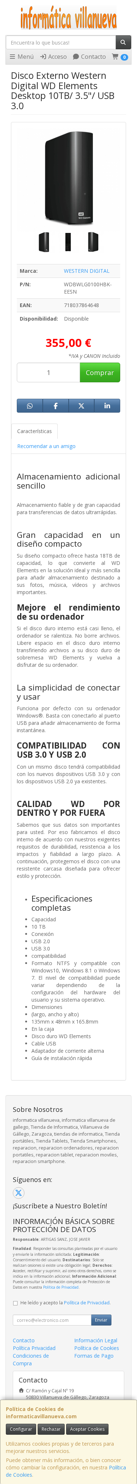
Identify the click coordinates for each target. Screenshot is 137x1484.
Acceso (57, 57)
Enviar (101, 1320)
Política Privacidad (34, 1348)
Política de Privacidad (61, 1287)
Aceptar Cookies (87, 1429)
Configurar (21, 1429)
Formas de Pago (94, 1355)
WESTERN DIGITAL (87, 270)
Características (34, 431)
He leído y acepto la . (65, 1303)
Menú (25, 57)
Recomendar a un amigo (46, 446)
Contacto (93, 57)
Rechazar (51, 1429)
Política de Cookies (96, 1348)
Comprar (100, 372)
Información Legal (95, 1340)
